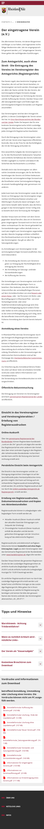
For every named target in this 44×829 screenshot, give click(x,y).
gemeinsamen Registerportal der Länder (26, 397)
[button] (3, 3)
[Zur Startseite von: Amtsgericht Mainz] (13, 10)
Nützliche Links (13, 806)
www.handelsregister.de (16, 554)
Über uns (10, 798)
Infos (8, 815)
